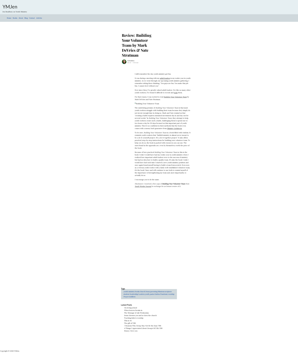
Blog (26, 18)
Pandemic (164, 294)
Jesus (148, 292)
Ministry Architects (174, 128)
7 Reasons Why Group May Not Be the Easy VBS (142, 326)
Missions (161, 292)
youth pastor (150, 294)
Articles (39, 18)
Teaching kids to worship (133, 318)
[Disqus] (163, 208)
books (137, 292)
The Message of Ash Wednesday (136, 313)
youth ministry (129, 292)
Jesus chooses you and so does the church (140, 315)
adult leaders (165, 78)
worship (171, 294)
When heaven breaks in (133, 310)
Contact (32, 18)
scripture (168, 292)
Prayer (126, 297)
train (176, 93)
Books (15, 18)
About (21, 18)
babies (157, 294)
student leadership (131, 294)
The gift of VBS (130, 323)
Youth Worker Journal (143, 186)
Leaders (141, 294)
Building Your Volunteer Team (175, 97)
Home (9, 18)
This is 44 (128, 321)
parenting (153, 292)
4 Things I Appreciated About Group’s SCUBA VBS (143, 328)
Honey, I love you (130, 331)
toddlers (132, 297)
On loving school (130, 308)
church (142, 292)
